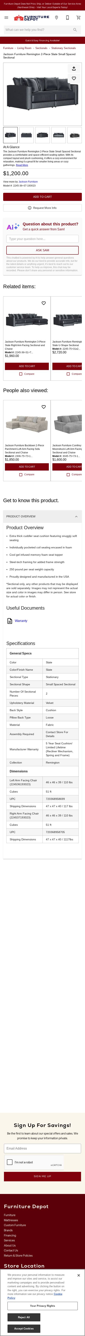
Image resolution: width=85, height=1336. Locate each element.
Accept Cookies (24, 1328)
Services (9, 1240)
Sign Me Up (42, 1176)
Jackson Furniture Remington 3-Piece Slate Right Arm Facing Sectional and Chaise (25, 345)
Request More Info (45, 207)
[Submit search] (75, 29)
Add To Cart (42, 196)
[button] (6, 17)
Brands (8, 1230)
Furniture (8, 48)
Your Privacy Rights (42, 1305)
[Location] (56, 17)
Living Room (24, 48)
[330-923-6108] (67, 17)
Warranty (21, 620)
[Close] (78, 1275)
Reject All (24, 1317)
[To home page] (31, 18)
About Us (10, 1245)
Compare (29, 374)
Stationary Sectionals (63, 48)
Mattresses (11, 1220)
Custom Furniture (15, 1225)
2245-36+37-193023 (24, 186)
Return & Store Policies (18, 1255)
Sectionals (41, 48)
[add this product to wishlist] (74, 78)
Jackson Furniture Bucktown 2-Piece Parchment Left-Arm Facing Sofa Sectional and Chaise (24, 449)
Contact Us (11, 1250)
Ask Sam (42, 250)
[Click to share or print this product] (74, 68)
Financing (10, 1235)
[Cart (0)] (78, 17)
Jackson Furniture (28, 181)
